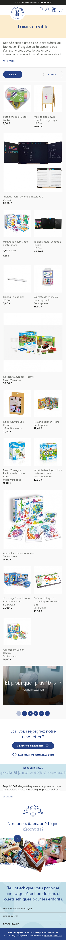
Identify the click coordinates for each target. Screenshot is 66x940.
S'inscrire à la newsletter (30, 745)
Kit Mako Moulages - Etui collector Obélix (48, 471)
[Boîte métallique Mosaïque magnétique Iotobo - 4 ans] (48, 580)
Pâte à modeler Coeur (15, 116)
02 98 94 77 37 (45, 2)
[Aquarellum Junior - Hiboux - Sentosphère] (17, 632)
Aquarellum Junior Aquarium (19, 553)
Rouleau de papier (13, 297)
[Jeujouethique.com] (17, 19)
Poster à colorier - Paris (46, 421)
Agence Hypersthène (53, 935)
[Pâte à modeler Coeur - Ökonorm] (17, 99)
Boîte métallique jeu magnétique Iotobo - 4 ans (46, 601)
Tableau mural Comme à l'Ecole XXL (23, 196)
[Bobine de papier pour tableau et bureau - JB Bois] (17, 279)
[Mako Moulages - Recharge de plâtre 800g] (17, 452)
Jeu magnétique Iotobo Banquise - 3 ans (16, 600)
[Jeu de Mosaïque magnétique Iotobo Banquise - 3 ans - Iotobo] (17, 580)
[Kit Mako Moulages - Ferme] (33, 343)
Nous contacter (32, 932)
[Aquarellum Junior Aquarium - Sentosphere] (33, 520)
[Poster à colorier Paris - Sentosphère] (48, 404)
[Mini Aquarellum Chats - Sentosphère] (17, 224)
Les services (10, 916)
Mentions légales (15, 932)
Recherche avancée (49, 932)
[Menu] (5, 10)
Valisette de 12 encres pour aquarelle (46, 298)
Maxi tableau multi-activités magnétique (46, 118)
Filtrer (12, 74)
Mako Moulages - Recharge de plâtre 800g (14, 473)
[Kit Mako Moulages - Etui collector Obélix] (48, 452)
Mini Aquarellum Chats (15, 241)
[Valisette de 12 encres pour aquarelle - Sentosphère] (48, 279)
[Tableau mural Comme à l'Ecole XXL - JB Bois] (33, 163)
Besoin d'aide (11, 924)
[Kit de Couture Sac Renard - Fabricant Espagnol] (17, 404)
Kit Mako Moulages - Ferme (18, 376)
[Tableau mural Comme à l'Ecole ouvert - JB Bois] (48, 224)
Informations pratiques (18, 908)
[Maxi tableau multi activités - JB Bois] (48, 99)
